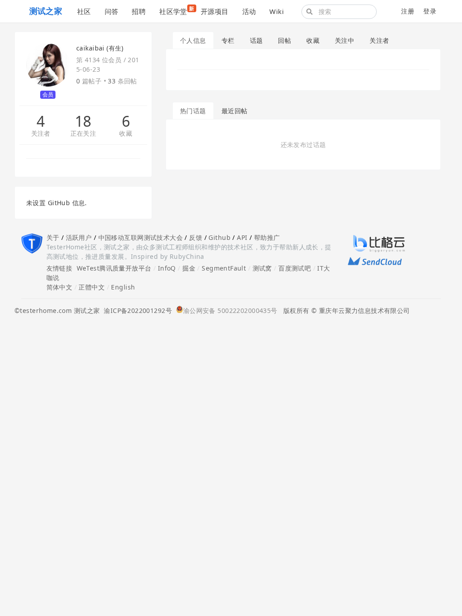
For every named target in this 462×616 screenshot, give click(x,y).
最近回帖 (235, 110)
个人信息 (193, 40)
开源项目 (215, 11)
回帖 (284, 40)
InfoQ (167, 268)
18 (83, 121)
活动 (249, 11)
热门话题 (193, 110)
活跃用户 (79, 237)
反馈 (195, 237)
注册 (407, 11)
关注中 (344, 40)
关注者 (41, 134)
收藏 (125, 134)
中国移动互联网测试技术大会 (140, 237)
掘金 (188, 268)
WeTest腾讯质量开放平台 (114, 268)
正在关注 (83, 134)
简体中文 (59, 287)
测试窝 (262, 268)
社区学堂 (176, 10)
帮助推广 (267, 237)
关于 (53, 237)
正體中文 (92, 287)
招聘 (139, 11)
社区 (84, 11)
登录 (429, 11)
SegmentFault (224, 268)
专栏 (228, 40)
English (123, 287)
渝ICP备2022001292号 (136, 310)
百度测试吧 (294, 268)
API (242, 237)
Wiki (276, 11)
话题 (256, 40)
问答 (112, 11)
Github (219, 237)
